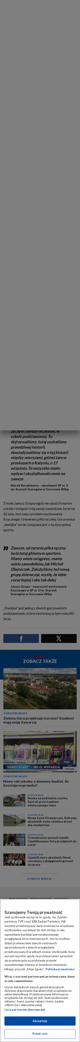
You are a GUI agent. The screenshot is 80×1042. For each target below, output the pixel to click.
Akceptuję (40, 1021)
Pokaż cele (39, 1033)
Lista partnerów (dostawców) (24, 1009)
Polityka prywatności (60, 969)
